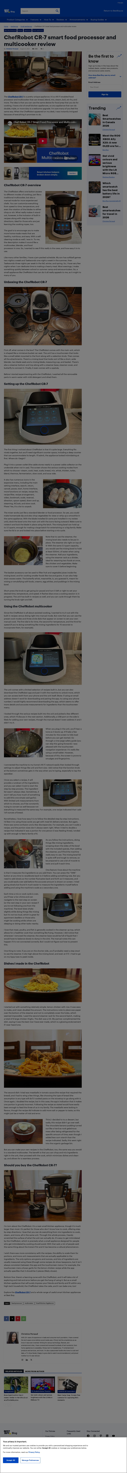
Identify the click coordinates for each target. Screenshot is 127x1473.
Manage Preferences (30, 1460)
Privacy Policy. (34, 1452)
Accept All (10, 1460)
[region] (63, 1455)
